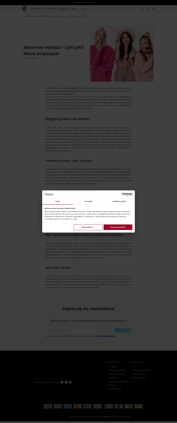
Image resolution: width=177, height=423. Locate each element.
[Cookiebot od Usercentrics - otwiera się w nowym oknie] (124, 194)
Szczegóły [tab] (88, 201)
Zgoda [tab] (57, 201)
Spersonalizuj (87, 227)
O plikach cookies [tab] (119, 201)
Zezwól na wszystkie (118, 227)
